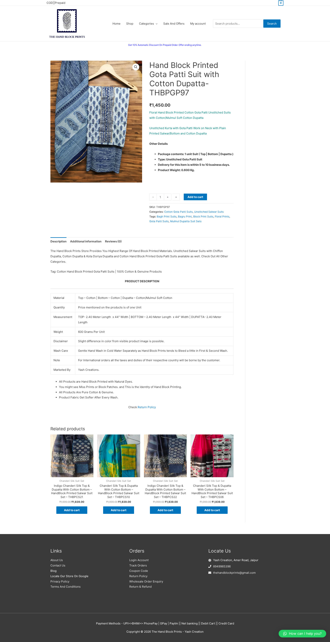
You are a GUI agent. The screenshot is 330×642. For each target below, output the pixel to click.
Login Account (139, 560)
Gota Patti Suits (159, 221)
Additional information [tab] (85, 241)
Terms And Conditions (65, 586)
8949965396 (222, 566)
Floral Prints (222, 216)
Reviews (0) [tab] (113, 241)
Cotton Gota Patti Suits (178, 211)
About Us (56, 560)
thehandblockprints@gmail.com (234, 572)
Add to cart (195, 197)
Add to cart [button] (72, 510)
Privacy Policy (59, 581)
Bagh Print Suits (166, 216)
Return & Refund (140, 586)
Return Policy (147, 407)
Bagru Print (185, 216)
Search (272, 23)
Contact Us (57, 565)
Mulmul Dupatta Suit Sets (185, 221)
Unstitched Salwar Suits (209, 211)
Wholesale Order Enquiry (146, 581)
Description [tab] (58, 241)
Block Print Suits (203, 216)
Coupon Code (138, 571)
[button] (135, 67)
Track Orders (138, 565)
